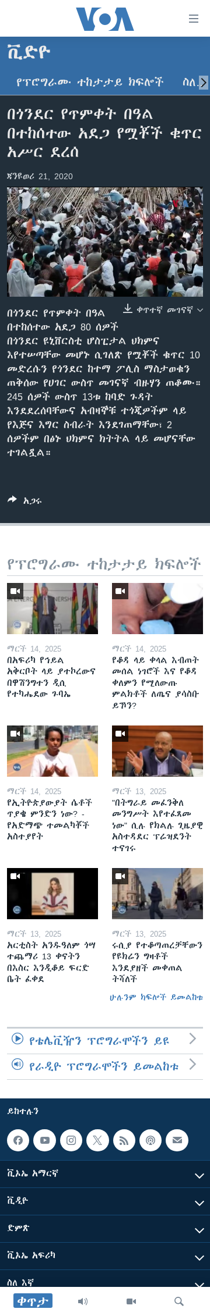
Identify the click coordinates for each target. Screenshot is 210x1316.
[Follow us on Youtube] (44, 1140)
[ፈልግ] (179, 1301)
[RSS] (124, 1140)
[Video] (131, 1301)
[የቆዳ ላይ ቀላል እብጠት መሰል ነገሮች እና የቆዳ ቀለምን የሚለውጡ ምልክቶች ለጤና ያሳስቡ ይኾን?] (157, 608)
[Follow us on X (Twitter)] (97, 1140)
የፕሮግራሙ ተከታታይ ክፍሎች (90, 82)
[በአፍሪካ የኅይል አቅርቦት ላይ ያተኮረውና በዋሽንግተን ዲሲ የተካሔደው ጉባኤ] (52, 608)
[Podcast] (150, 1140)
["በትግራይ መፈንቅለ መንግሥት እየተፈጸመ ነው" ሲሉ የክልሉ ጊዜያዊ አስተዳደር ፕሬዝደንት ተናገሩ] (157, 751)
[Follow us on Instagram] (71, 1140)
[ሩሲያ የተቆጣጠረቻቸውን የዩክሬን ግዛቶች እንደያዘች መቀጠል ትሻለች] (157, 893)
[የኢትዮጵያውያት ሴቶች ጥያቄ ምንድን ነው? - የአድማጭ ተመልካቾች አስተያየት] (52, 751)
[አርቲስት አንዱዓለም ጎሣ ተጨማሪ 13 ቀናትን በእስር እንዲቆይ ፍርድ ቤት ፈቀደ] (52, 893)
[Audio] (82, 1301)
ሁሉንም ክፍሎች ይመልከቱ (156, 997)
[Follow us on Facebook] (18, 1140)
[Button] (25, 503)
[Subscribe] (177, 1140)
